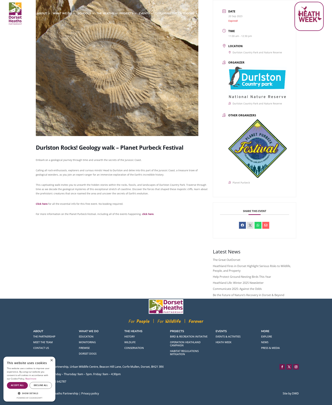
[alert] (29, 379)
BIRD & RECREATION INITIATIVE (189, 336)
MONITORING (87, 342)
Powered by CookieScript (29, 398)
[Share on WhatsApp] (258, 225)
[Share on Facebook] (242, 225)
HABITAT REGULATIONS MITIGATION (184, 352)
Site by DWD (291, 393)
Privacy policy (90, 393)
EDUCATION (86, 336)
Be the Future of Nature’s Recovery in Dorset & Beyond (248, 295)
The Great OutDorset (226, 260)
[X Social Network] (250, 225)
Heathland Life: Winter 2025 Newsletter (238, 283)
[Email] (265, 225)
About (42, 13)
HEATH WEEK (223, 342)
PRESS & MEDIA (270, 348)
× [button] (51, 360)
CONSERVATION (134, 348)
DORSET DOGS (87, 353)
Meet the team (43, 342)
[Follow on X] (289, 367)
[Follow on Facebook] (282, 367)
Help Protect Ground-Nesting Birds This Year (242, 277)
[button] (29, 393)
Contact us (41, 348)
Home (30, 13)
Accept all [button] (17, 385)
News (204, 13)
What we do (62, 13)
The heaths (105, 13)
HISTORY (129, 336)
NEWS (264, 342)
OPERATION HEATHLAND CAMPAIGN (185, 343)
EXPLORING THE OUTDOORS (174, 13)
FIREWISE (84, 348)
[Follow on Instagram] (296, 367)
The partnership (44, 336)
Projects (126, 13)
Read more (30, 378)
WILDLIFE (130, 342)
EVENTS (144, 13)
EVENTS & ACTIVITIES (228, 336)
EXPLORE (266, 336)
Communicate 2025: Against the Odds (237, 289)
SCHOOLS (84, 13)
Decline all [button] (41, 385)
